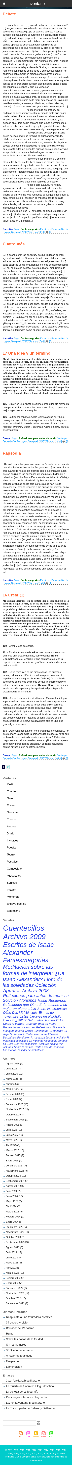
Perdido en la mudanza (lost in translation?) (43, 1037)
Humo (9, 1333)
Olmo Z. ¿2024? (14, 1020)
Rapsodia (12, 453)
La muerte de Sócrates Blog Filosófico (30, 1386)
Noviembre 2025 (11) (17, 1109)
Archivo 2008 (35, 990)
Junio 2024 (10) (14, 1196)
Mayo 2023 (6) (14, 1262)
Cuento (11, 791)
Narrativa (12, 812)
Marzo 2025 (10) (15, 1150)
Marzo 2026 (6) (14, 1089)
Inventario (36, 3)
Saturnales (35, 1020)
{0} (50, 232)
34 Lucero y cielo (16, 1322)
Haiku (42, 1000)
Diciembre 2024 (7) (16, 1165)
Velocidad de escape (15, 1040)
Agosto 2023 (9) (14, 1247)
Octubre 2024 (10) (16, 1175)
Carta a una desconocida (49, 1047)
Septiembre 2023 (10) (17, 1242)
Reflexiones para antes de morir (37, 438)
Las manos (9, 1050)
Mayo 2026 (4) (14, 1078)
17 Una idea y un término (26, 353)
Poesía (11, 847)
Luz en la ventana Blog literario (25, 1402)
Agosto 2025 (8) (14, 1124)
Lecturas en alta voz (51, 1043)
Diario (10, 833)
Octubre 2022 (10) (16, 1298)
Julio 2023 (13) (14, 1252)
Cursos (11, 819)
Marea (29, 1030)
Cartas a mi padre (36, 1034)
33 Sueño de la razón (19, 1350)
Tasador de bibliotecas (30, 1050)
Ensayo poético (16, 903)
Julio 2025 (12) (14, 1129)
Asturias (8, 1047)
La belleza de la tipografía (22, 1391)
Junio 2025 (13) (14, 1134)
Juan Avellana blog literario (23, 1380)
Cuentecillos (23, 928)
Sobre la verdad (13, 1023)
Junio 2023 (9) (13, 1257)
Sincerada (58, 1027)
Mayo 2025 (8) (14, 1140)
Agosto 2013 (54, 1020)
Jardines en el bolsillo (45, 1016)
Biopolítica (31, 1043)
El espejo (53, 1034)
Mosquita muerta (13, 1030)
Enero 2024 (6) (14, 1221)
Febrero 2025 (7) (15, 1155)
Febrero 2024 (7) (15, 1216)
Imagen (11, 889)
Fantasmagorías (30, 229)
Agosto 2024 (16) (15, 1186)
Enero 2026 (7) (14, 1099)
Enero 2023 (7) (14, 1283)
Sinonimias (41, 1030)
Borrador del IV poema (20, 1328)
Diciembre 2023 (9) (16, 1226)
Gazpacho (12, 1361)
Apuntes (12, 990)
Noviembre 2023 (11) (17, 1232)
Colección (45, 985)
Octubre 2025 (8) (15, 1114)
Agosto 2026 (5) (14, 1063)
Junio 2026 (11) (14, 1073)
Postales (12, 861)
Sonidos (12, 882)
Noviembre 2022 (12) (17, 1293)
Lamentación (14, 1366)
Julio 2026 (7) (13, 1068)
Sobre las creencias (52, 1009)
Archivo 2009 (24, 936)
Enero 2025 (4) (14, 1160)
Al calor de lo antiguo (19, 1355)
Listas (24, 1016)
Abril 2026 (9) (13, 1083)
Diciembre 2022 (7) (16, 1288)
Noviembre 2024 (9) (17, 1170)
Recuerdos (57, 1000)
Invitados (12, 840)
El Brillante (56, 1030)
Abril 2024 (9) (13, 1206)
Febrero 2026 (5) (15, 1094)
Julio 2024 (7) (13, 1191)
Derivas (19, 1043)
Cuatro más (14, 244)
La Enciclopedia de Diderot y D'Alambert (31, 1408)
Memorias (13, 896)
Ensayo (11, 805)
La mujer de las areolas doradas (48, 1040)
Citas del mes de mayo (41, 1023)
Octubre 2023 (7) (15, 1237)
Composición (15, 868)
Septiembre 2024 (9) (17, 1180)
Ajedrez (11, 826)
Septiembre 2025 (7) (17, 1119)
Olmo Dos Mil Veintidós (20, 1012)
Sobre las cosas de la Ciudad (24, 1339)
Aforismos (27, 1000)
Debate (9, 14)
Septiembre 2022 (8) (17, 1303)
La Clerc (8, 1043)
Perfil (10, 784)
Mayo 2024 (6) (14, 1201)
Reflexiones (43, 1027)
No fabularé (17, 1034)
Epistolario (13, 910)
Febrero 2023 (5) (15, 1278)
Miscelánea (14, 875)
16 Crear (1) (13, 595)
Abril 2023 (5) (13, 1267)
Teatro (11, 854)
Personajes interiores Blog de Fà (26, 1397)
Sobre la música (23, 1047)
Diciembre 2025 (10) (17, 1104)
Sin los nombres (16, 1344)
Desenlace (9, 1037)
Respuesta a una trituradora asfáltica (29, 1317)
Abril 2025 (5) (13, 1145)
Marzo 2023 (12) (15, 1272)
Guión (10, 798)
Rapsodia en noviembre (19, 1027)
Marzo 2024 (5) (14, 1211)
